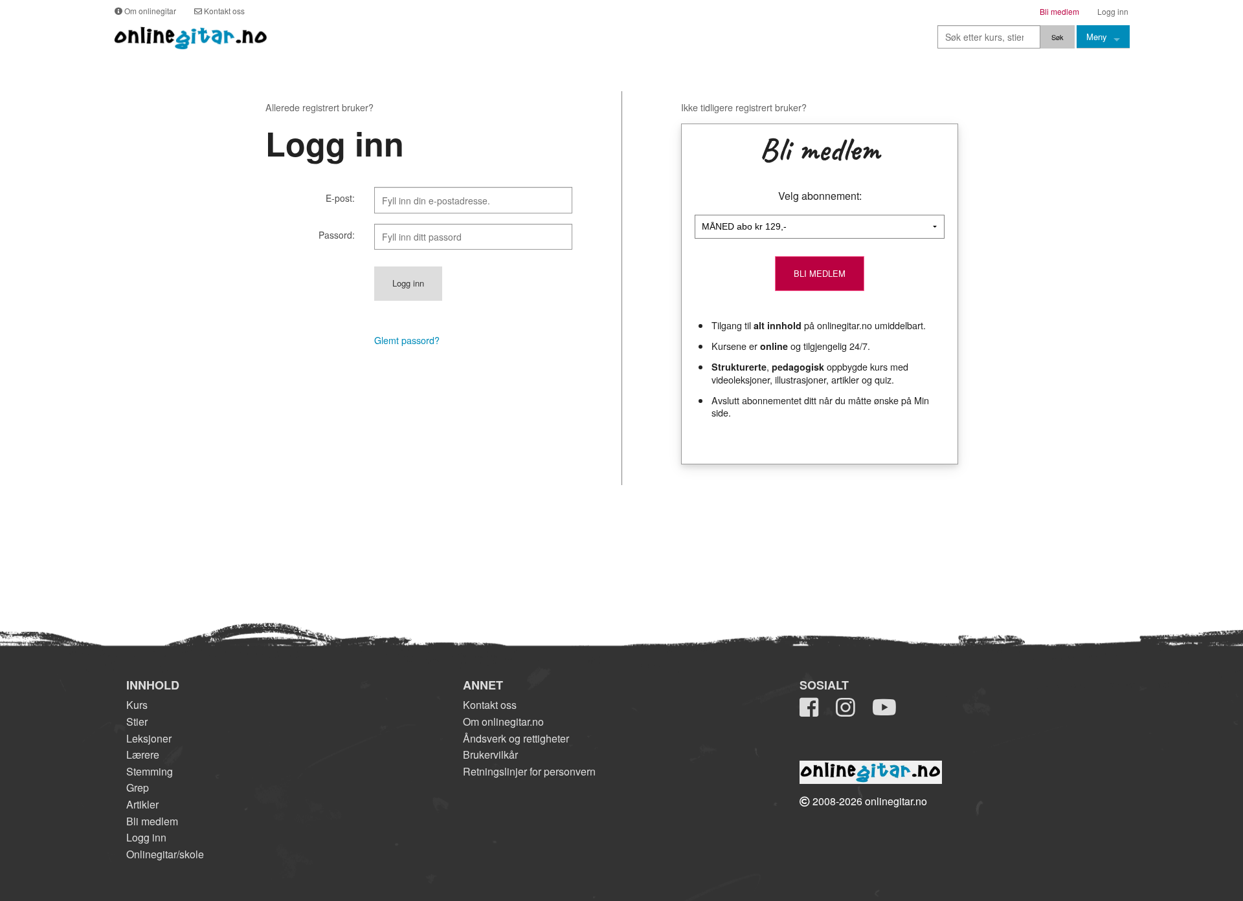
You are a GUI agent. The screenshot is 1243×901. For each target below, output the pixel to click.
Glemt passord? (407, 340)
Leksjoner (149, 738)
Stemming (149, 771)
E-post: (340, 197)
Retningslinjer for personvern (529, 771)
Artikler (142, 804)
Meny (1096, 36)
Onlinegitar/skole (165, 854)
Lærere (142, 754)
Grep (137, 787)
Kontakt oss (490, 704)
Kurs (137, 704)
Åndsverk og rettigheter (516, 738)
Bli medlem (152, 821)
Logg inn (146, 837)
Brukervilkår (490, 754)
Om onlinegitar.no (503, 721)
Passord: (337, 234)
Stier (137, 721)
